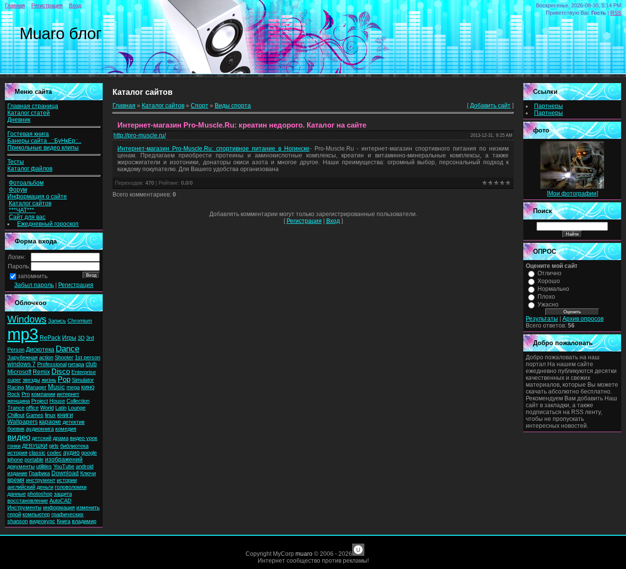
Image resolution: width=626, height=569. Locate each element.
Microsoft (19, 372)
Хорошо (548, 281)
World (47, 408)
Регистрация (47, 5)
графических (67, 514)
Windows (26, 319)
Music (56, 387)
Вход (75, 5)
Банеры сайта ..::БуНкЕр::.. (44, 140)
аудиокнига (40, 429)
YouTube (63, 466)
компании (43, 394)
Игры (69, 337)
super (14, 380)
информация (59, 507)
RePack (50, 337)
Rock (13, 394)
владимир (84, 521)
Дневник (18, 119)
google (89, 453)
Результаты (542, 318)
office (32, 408)
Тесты (15, 161)
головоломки (71, 487)
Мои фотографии (572, 193)
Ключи (88, 473)
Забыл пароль (34, 285)
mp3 (22, 334)
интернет (68, 394)
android (84, 466)
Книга (63, 521)
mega (73, 387)
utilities (44, 466)
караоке (50, 421)
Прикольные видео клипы (43, 147)
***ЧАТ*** (22, 210)
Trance (15, 408)
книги (65, 414)
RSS (615, 13)
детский (41, 438)
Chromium (79, 321)
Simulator (83, 380)
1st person (87, 357)
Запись (57, 321)
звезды (31, 380)
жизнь (49, 380)
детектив (74, 422)
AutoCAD (60, 500)
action (46, 357)
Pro (26, 394)
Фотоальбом (26, 182)
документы (21, 466)
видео (18, 437)
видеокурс (42, 521)
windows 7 (21, 364)
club (91, 364)
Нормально (553, 288)
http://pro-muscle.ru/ (139, 135)
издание (17, 473)
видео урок (83, 438)
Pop (64, 379)
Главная (15, 5)
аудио (71, 452)
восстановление (27, 500)
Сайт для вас (27, 217)
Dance (67, 348)
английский (21, 487)
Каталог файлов (29, 168)
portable (34, 459)
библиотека (74, 446)
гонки (14, 446)
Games (35, 415)
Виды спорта (233, 105)
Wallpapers (22, 421)
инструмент (40, 480)
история (17, 453)
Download (65, 473)
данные (16, 494)
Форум (18, 189)
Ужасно (548, 304)
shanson (17, 521)
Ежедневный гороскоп (48, 223)
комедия (65, 429)
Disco (60, 371)
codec (54, 453)
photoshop (39, 494)
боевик (15, 429)
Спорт (199, 105)
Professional (52, 364)
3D (81, 338)
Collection (78, 401)
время (15, 480)
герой (14, 514)
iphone (15, 459)
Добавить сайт (490, 105)
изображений (64, 459)
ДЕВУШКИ (34, 446)
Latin (61, 408)
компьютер (36, 514)
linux (50, 415)
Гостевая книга (28, 134)
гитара (76, 364)
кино (87, 387)
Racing (15, 387)
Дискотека (40, 349)
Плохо (546, 296)
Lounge (77, 408)
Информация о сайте (37, 196)
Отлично (549, 273)
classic (37, 453)
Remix (41, 372)
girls (54, 446)
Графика (39, 473)
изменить (88, 507)
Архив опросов (583, 318)
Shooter (64, 357)
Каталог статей (28, 112)
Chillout (15, 415)
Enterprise (83, 372)
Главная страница (32, 106)
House (57, 401)
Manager (35, 387)
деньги (45, 487)
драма (60, 438)
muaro (304, 553)
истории (67, 480)
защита (63, 494)
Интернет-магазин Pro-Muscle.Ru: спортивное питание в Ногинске (213, 148)
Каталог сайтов (30, 203)
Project (39, 401)
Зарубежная (22, 357)
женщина (18, 401)
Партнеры (548, 106)
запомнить (32, 276)
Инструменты (24, 507)
